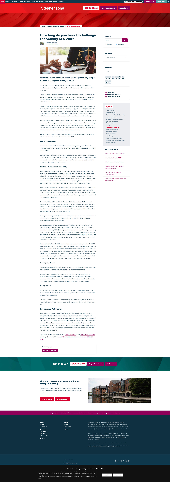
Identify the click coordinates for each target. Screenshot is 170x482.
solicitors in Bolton (115, 422)
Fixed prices (27, 1)
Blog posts (121, 44)
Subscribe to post (113, 96)
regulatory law (99, 429)
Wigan (66, 429)
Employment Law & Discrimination (112, 122)
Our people (35, 1)
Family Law (109, 125)
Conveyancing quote (94, 413)
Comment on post (113, 94)
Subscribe (110, 92)
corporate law (93, 429)
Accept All (107, 475)
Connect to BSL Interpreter (134, 1)
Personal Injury (110, 133)
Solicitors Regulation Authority (113, 437)
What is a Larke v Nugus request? (115, 153)
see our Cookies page (62, 476)
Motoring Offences (111, 131)
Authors (108, 53)
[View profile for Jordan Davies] (42, 43)
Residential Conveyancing (114, 138)
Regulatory (109, 136)
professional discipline (118, 428)
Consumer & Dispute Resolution (115, 115)
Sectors (21, 1)
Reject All (118, 475)
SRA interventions (65, 413)
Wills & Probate (110, 142)
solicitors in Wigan (117, 424)
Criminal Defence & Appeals (114, 119)
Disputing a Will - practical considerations (113, 173)
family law (94, 428)
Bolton (66, 422)
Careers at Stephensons (79, 413)
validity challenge (70, 334)
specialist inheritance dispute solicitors (72, 337)
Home (2, 1)
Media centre (48, 1)
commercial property (108, 429)
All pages (109, 44)
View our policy (116, 446)
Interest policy (67, 462)
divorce (98, 428)
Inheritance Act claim (87, 334)
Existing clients (150, 1)
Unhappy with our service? (70, 463)
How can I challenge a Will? (113, 157)
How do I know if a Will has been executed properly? (114, 167)
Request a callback (108, 8)
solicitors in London (98, 424)
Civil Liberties (110, 110)
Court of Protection (112, 117)
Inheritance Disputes (73, 26)
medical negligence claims (109, 426)
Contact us (61, 1)
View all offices (47, 399)
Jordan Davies (54, 44)
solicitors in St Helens (106, 424)
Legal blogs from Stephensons (56, 26)
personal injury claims (119, 426)
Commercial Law (111, 112)
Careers (55, 1)
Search (108, 36)
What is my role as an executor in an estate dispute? (116, 179)
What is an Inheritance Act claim (114, 162)
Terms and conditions (69, 460)
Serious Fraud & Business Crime (115, 140)
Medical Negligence (112, 129)
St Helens (66, 428)
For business (14, 1)
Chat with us (123, 8)
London (66, 424)
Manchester (67, 426)
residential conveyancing (107, 428)
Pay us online (161, 1)
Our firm (41, 1)
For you (7, 1)
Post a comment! (51, 350)
